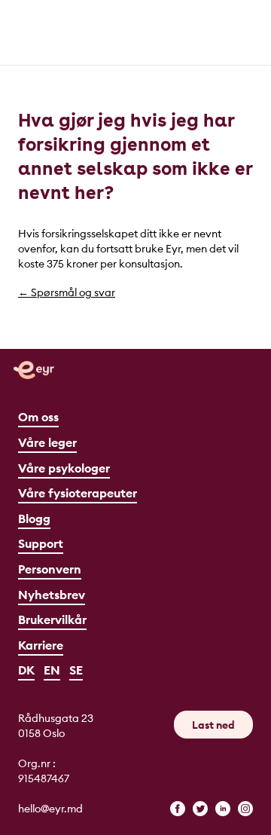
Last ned (213, 725)
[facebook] (177, 809)
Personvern (49, 569)
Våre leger (47, 442)
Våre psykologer (64, 468)
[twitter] (200, 809)
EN (52, 669)
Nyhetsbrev (51, 594)
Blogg (34, 518)
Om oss (38, 416)
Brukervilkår (52, 619)
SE (76, 669)
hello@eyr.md (50, 808)
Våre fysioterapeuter (77, 492)
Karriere (40, 645)
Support (40, 543)
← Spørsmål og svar (66, 292)
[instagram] (245, 809)
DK (26, 669)
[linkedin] (222, 809)
